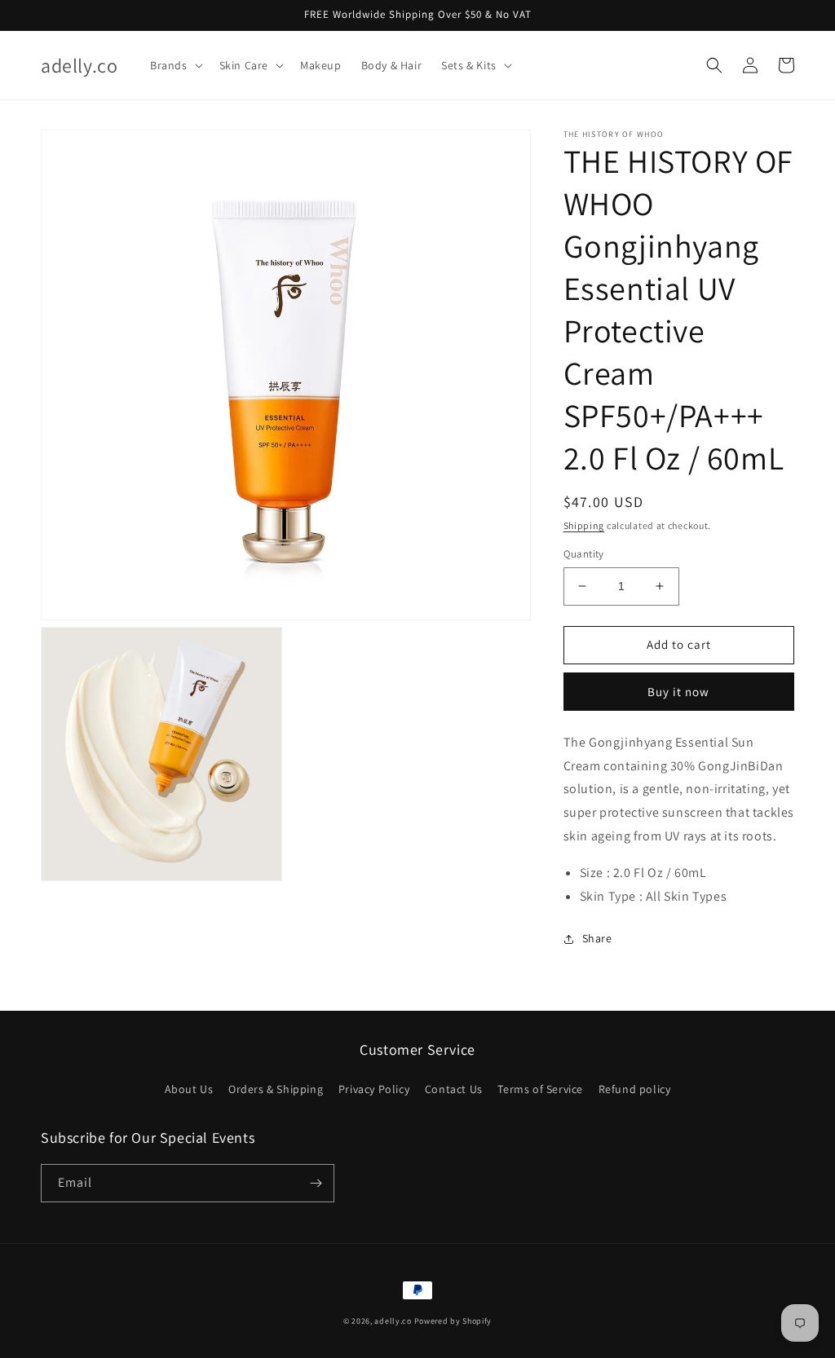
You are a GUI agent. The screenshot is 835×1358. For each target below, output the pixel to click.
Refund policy (635, 1089)
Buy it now (678, 691)
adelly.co (392, 1321)
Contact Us (454, 1089)
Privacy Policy (373, 1089)
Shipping (584, 525)
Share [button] (597, 938)
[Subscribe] (316, 1183)
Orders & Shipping (275, 1089)
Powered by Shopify (453, 1321)
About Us (189, 1089)
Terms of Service (540, 1089)
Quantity (583, 554)
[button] (175, 65)
